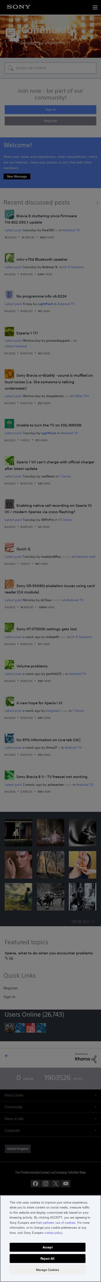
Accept (48, 1247)
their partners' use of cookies (55, 1222)
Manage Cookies (47, 1269)
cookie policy (53, 1232)
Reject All (47, 1258)
